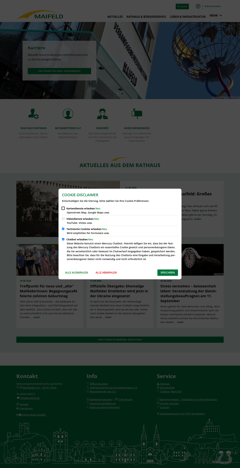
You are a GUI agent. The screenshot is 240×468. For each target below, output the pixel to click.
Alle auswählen (76, 272)
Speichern (168, 272)
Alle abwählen (106, 272)
